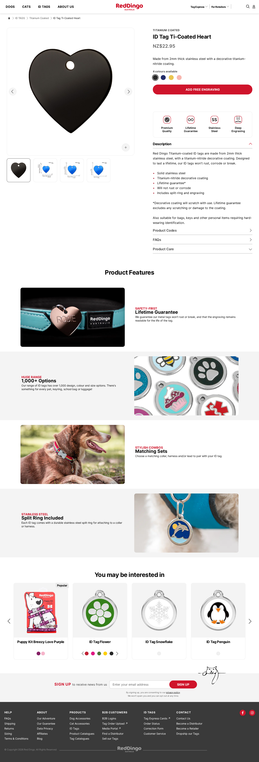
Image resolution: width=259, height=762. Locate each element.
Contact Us (183, 718)
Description (162, 144)
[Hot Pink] (93, 653)
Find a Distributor (112, 733)
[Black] (155, 77)
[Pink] (43, 653)
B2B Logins (109, 718)
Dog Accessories (80, 718)
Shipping (9, 723)
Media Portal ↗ (111, 728)
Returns (9, 728)
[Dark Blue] (163, 77)
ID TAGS (20, 18)
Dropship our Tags (187, 733)
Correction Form (153, 728)
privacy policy (173, 692)
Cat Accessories (79, 723)
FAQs (7, 718)
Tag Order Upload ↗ (115, 723)
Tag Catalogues (79, 738)
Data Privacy (45, 728)
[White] (159, 653)
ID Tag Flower (100, 642)
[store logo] (129, 7)
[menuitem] (12, 6)
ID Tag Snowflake (159, 642)
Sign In (254, 6)
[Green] (99, 653)
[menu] (42, 6)
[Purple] (38, 653)
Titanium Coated (39, 18)
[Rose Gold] (179, 77)
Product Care (163, 249)
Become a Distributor (189, 723)
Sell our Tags (110, 738)
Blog (39, 738)
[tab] (202, 143)
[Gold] (171, 77)
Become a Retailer (187, 728)
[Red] (87, 653)
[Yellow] (105, 653)
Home (9, 18)
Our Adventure (46, 718)
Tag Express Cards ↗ (157, 718)
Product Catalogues (82, 733)
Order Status (152, 723)
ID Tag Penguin (218, 642)
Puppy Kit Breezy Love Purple (40, 642)
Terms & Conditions (16, 738)
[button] (200, 6)
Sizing (8, 733)
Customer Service (155, 733)
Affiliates (42, 733)
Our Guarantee (46, 723)
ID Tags (74, 728)
